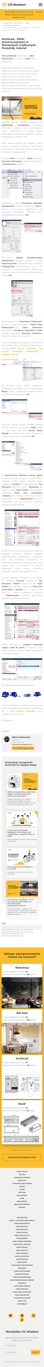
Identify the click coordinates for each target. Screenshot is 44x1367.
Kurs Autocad (22, 1232)
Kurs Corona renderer (22, 1241)
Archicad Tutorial (34, 927)
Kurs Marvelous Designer (22, 1265)
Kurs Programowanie (22, 1277)
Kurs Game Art (22, 1250)
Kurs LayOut (22, 1262)
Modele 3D (22, 1180)
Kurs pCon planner (22, 1271)
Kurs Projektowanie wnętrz (22, 1280)
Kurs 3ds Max (22, 1217)
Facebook (22, 1315)
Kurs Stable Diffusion (22, 1292)
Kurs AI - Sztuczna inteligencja (22, 1220)
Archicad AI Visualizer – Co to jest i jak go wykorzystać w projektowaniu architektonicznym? (20, 903)
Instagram (33, 1315)
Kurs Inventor (22, 1259)
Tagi (4, 923)
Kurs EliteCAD (22, 1247)
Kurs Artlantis (22, 1229)
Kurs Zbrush (22, 1304)
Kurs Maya (22, 1268)
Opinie (22, 1189)
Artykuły (22, 1192)
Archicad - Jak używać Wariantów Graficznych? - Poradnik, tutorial (22, 351)
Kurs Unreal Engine (22, 1298)
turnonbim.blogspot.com (22, 744)
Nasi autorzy (22, 1195)
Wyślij (35, 1352)
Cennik (22, 1186)
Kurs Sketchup (22, 1289)
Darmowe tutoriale (22, 1177)
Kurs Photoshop (22, 1274)
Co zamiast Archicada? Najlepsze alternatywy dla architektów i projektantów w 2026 (21, 833)
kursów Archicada (26, 711)
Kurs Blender (22, 1238)
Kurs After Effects (22, 1223)
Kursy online (22, 1171)
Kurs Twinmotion (22, 1295)
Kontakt (22, 1207)
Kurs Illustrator (22, 1256)
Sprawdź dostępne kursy (22, 1157)
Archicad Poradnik (25, 931)
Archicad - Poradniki (12, 25)
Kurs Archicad (22, 1226)
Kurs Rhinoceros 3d (22, 1286)
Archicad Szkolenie (9, 931)
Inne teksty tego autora (23, 748)
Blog (27, 23)
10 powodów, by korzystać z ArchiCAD (19, 868)
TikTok (22, 1320)
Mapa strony (22, 1201)
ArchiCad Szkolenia (18, 927)
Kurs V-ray (22, 1301)
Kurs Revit (22, 1283)
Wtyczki (22, 1174)
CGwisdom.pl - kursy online (12, 23)
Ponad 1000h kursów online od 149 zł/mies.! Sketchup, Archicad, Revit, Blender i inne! (19, 14)
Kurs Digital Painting (22, 1244)
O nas (22, 1198)
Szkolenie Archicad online (12, 935)
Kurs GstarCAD (22, 1253)
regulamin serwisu (22, 1204)
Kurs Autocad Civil (22, 1235)
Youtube (10, 1315)
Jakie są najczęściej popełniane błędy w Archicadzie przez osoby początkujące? (21, 794)
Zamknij (39, 12)
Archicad (6, 927)
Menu (40, 4)
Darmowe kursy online (22, 1183)
